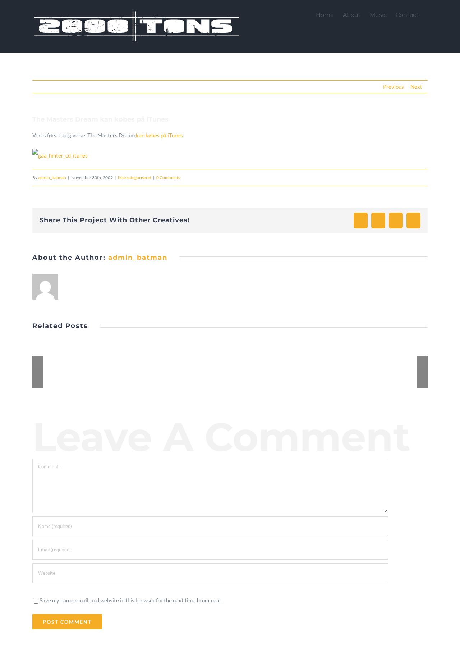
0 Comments (168, 177)
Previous (393, 86)
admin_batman (52, 177)
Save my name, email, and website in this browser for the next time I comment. (131, 600)
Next (416, 86)
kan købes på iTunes (159, 135)
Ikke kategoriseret (134, 177)
